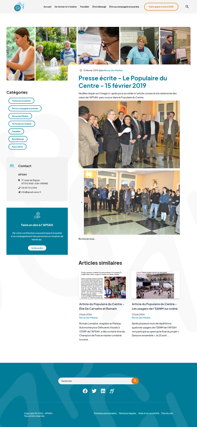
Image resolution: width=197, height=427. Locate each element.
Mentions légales (127, 413)
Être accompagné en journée (124, 6)
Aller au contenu (127, 1)
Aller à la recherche (146, 1)
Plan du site (162, 1)
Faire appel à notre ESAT (161, 6)
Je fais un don (37, 248)
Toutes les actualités (21, 101)
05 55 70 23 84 (29, 187)
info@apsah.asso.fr (31, 192)
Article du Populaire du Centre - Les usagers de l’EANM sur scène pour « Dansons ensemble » (155, 308)
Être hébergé (99, 6)
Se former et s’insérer (21, 123)
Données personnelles (105, 413)
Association (17, 146)
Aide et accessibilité (178, 1)
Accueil (47, 6)
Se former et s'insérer (66, 6)
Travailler (84, 6)
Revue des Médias (113, 70)
